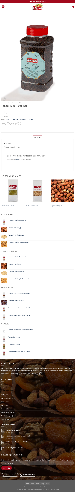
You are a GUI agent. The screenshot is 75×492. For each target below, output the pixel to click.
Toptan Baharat (19, 103)
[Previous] (1, 194)
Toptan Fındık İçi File (32, 206)
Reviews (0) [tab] (37, 137)
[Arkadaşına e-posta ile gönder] (12, 123)
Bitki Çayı (4, 394)
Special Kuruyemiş (7, 416)
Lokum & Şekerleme (7, 409)
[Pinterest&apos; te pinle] (16, 123)
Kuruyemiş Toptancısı (13, 430)
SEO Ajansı (56, 489)
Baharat (11, 103)
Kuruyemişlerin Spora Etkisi (14, 447)
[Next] (73, 194)
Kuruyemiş (4, 405)
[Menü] (3, 6)
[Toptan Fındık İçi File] (37, 190)
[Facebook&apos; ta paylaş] (6, 123)
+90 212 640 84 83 (28, 475)
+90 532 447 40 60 (10, 475)
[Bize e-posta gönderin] (43, 373)
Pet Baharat (15, 119)
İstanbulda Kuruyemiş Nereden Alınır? (18, 436)
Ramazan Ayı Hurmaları (8, 412)
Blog (41, 486)
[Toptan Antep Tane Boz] (12, 190)
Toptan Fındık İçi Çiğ (56, 206)
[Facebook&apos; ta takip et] (36, 373)
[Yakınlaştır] (4, 99)
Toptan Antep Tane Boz (8, 206)
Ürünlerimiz (35, 486)
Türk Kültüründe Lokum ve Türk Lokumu (18, 442)
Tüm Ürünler (30, 119)
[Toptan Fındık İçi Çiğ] (62, 190)
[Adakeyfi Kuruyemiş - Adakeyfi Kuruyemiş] (38, 7)
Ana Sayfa (4, 103)
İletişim (48, 486)
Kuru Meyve (5, 402)
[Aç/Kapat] (73, 385)
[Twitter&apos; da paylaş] (9, 123)
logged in (18, 159)
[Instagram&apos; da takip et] (40, 373)
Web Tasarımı (43, 489)
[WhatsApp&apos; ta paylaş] (3, 123)
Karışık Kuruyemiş (7, 398)
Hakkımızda (27, 486)
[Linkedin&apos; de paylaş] (19, 123)
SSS (44, 486)
